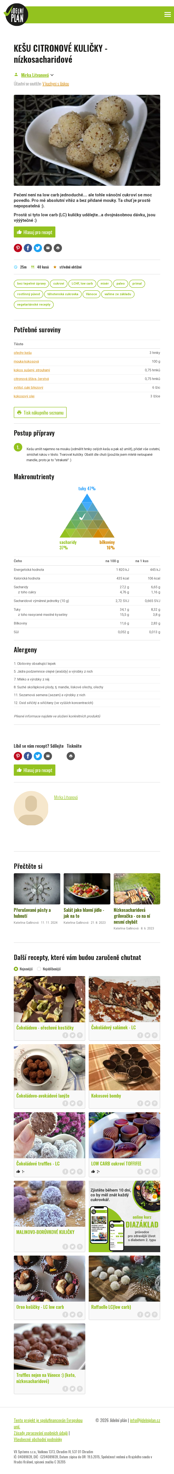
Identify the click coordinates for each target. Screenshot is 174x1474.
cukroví (58, 283)
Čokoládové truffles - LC (38, 1163)
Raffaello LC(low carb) (111, 1306)
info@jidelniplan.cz (145, 1420)
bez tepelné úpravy (31, 283)
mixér (105, 283)
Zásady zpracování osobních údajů (41, 1433)
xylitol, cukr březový (28, 388)
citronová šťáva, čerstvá (31, 379)
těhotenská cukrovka (63, 294)
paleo (120, 283)
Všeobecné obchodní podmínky (38, 1439)
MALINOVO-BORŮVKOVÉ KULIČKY (45, 1231)
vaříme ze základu (118, 294)
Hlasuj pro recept (34, 232)
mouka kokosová (26, 361)
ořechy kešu (23, 353)
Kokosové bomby (106, 1095)
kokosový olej (24, 396)
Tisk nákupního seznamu (40, 412)
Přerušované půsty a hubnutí (32, 912)
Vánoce (91, 294)
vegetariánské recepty (33, 304)
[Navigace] (167, 14)
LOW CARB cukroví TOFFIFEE (116, 1163)
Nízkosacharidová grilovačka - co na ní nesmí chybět (132, 915)
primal (137, 283)
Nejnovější (26, 968)
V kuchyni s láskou (55, 83)
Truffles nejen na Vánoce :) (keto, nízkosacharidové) (46, 1377)
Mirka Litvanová (35, 75)
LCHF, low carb (82, 283)
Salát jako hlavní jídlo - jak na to (84, 912)
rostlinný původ (28, 294)
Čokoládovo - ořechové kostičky (45, 1027)
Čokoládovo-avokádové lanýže (42, 1095)
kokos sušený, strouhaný (32, 370)
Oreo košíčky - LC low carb (40, 1306)
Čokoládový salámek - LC (113, 1027)
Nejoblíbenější (52, 968)
